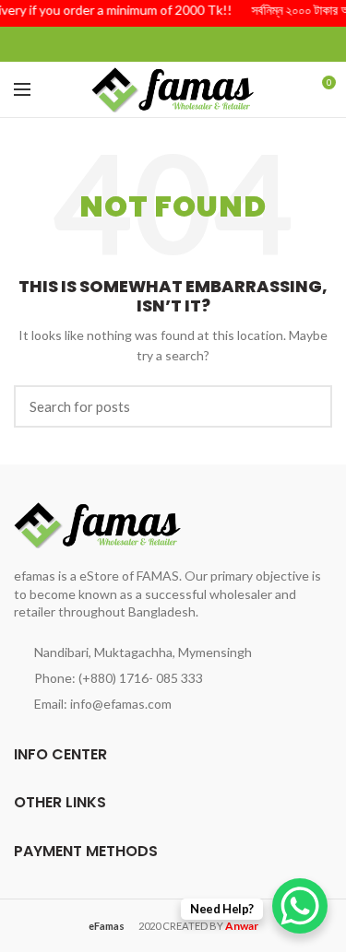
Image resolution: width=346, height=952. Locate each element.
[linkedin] (196, 44)
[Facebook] (126, 44)
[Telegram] (219, 44)
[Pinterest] (173, 44)
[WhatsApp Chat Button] (300, 906)
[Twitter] (149, 44)
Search (307, 406)
